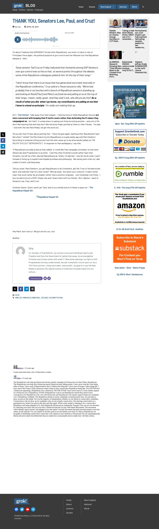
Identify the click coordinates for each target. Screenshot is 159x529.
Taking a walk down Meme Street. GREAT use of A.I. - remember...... (128, 35)
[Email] (45, 278)
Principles (27, 298)
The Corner (23, 115)
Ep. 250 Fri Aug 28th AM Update (130, 157)
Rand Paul (36, 298)
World (134, 7)
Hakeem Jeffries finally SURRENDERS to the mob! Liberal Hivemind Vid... (141, 67)
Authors (69, 508)
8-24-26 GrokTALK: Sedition (129, 229)
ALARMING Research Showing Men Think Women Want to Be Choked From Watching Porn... (115, 69)
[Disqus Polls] (57, 332)
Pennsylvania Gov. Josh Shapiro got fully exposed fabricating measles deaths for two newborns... (141, 39)
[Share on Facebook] (20, 289)
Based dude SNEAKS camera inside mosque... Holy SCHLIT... (128, 66)
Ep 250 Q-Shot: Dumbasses (130, 274)
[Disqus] (57, 393)
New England (106, 7)
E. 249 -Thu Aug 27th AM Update (129, 187)
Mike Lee (18, 298)
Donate (92, 7)
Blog (17, 295)
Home (81, 7)
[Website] (49, 278)
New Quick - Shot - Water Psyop (130, 267)
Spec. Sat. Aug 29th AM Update (130, 123)
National (123, 7)
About (69, 504)
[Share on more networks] (32, 289)
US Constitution (56, 298)
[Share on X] (15, 289)
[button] (143, 6)
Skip (19, 27)
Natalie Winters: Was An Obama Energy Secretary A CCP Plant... (115, 36)
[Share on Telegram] (26, 289)
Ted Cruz (44, 298)
